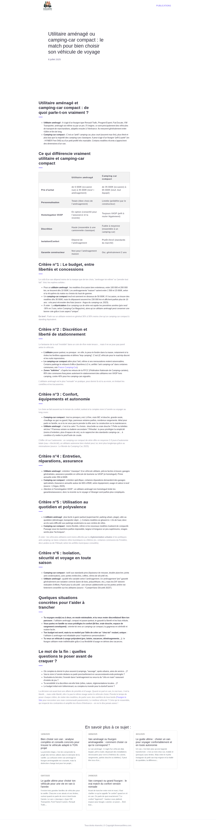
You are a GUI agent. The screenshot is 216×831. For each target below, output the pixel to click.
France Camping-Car (67, 367)
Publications (163, 6)
